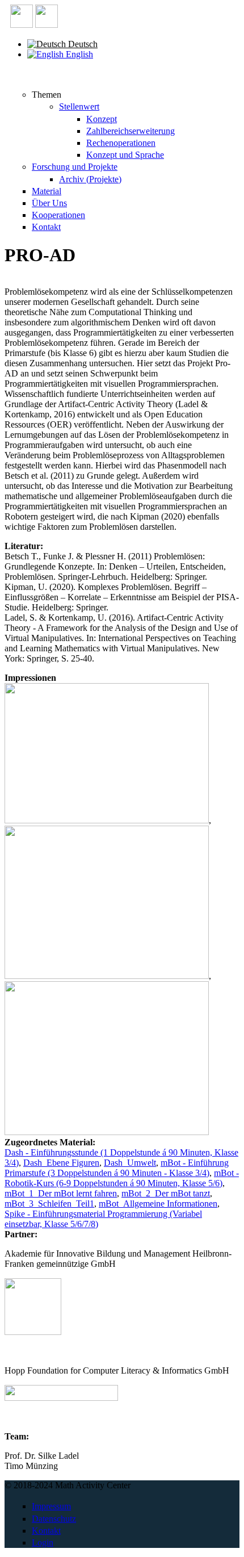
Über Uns (49, 203)
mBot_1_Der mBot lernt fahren (61, 1193)
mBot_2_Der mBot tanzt (165, 1193)
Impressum (51, 1506)
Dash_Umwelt (130, 1162)
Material (46, 191)
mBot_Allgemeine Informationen (158, 1203)
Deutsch (82, 44)
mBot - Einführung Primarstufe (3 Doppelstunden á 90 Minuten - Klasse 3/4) (117, 1168)
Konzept (101, 119)
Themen (46, 94)
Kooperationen (58, 215)
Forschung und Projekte (74, 166)
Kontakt (46, 227)
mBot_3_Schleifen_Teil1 (49, 1203)
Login (42, 1542)
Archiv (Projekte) (90, 179)
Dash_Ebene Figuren (61, 1162)
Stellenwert (79, 106)
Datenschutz (54, 1518)
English (78, 54)
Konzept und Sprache (125, 155)
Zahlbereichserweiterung (130, 131)
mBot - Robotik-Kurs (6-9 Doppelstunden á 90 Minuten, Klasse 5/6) (122, 1178)
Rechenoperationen (120, 143)
